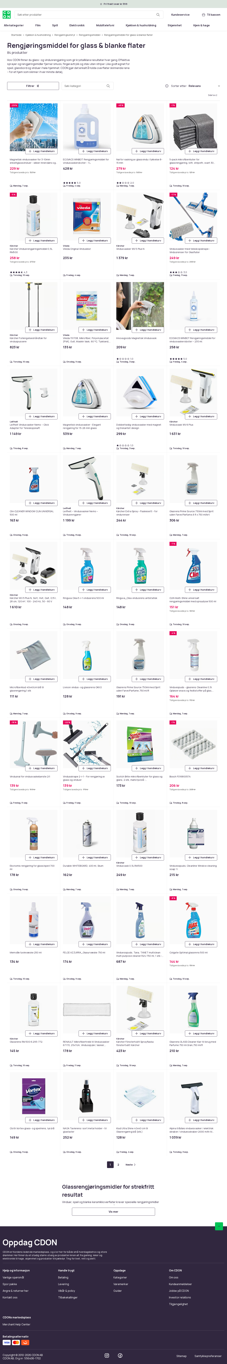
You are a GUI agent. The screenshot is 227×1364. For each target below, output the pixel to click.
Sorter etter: (179, 86)
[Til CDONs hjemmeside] (7, 15)
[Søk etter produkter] (158, 15)
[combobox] (89, 15)
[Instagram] (107, 1356)
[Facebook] (120, 1356)
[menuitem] (14, 25)
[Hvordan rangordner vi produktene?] (167, 86)
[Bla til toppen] (219, 1226)
